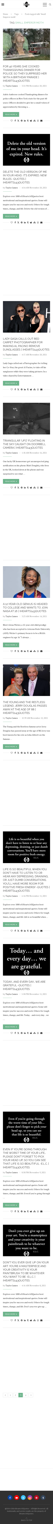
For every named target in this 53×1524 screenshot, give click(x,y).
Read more (10, 114)
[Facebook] (10, 1497)
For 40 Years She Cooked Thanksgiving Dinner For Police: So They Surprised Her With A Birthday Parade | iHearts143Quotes (25, 73)
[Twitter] (23, 1497)
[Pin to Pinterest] (22, 120)
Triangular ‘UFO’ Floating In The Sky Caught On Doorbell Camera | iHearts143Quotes (24, 444)
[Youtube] (16, 1497)
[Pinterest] (36, 1497)
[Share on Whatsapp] (38, 120)
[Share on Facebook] (15, 120)
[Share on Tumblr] (27, 120)
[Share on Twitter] (18, 120)
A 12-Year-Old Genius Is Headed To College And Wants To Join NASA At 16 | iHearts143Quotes (25, 607)
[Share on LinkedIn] (25, 120)
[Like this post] (12, 120)
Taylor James (12, 85)
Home (5, 14)
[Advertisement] (26, 262)
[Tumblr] (43, 1497)
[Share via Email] (41, 120)
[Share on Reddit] (31, 120)
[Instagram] (30, 1497)
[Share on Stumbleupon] (34, 120)
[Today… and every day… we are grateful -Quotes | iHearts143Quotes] (26, 960)
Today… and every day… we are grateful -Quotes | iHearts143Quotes (24, 985)
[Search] (50, 4)
